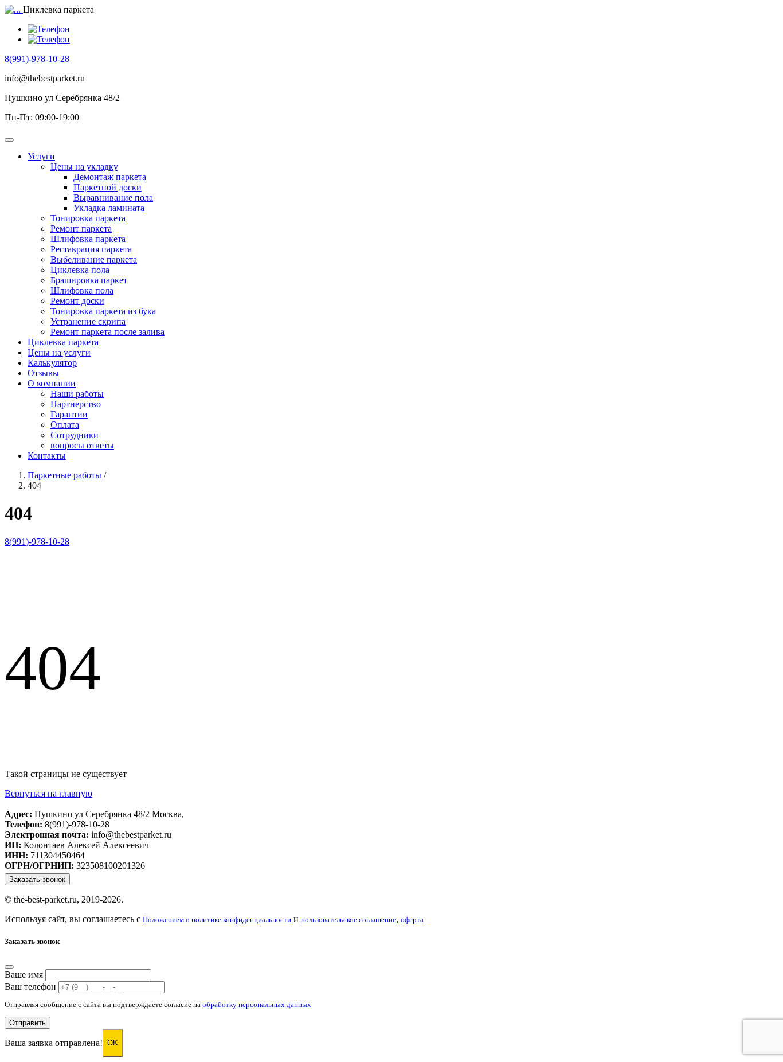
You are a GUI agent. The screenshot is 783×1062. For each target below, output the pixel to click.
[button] (41, 156)
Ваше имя (24, 974)
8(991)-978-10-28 (37, 59)
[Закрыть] (9, 967)
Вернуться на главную (48, 793)
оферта (412, 920)
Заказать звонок (37, 879)
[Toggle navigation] (9, 140)
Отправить (27, 1022)
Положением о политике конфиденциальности (217, 920)
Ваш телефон (30, 986)
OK (112, 1042)
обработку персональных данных (256, 1005)
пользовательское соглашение (348, 920)
